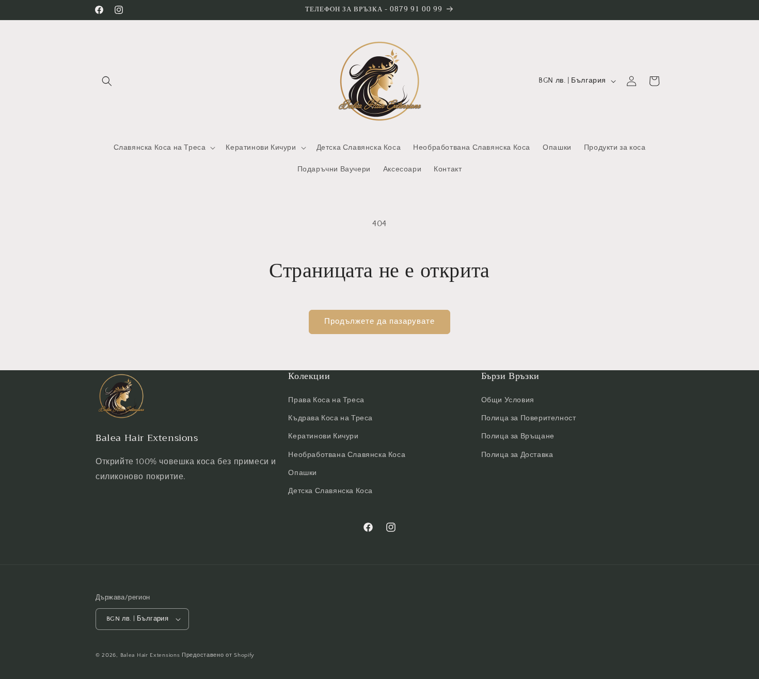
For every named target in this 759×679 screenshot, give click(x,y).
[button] (107, 81)
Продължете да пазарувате (379, 321)
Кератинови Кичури (323, 436)
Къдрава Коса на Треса (330, 418)
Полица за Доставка (517, 455)
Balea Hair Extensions (151, 655)
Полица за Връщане (518, 436)
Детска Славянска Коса (330, 491)
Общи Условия (507, 400)
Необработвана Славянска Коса (346, 455)
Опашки (302, 473)
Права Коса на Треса (326, 400)
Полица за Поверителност (528, 418)
